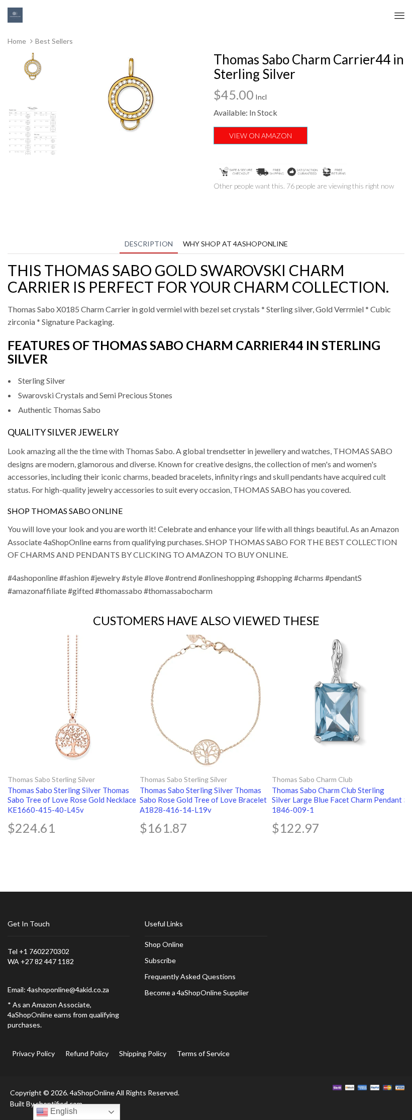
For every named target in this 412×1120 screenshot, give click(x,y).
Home (17, 41)
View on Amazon (260, 135)
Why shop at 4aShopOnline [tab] (235, 243)
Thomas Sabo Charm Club (312, 779)
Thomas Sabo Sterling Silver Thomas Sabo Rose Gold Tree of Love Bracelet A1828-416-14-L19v (203, 800)
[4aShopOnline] (15, 14)
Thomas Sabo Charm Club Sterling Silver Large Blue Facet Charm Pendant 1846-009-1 (337, 800)
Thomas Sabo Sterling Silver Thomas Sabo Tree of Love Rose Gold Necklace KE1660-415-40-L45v (72, 800)
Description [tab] (149, 243)
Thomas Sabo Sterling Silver (51, 779)
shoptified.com (59, 1103)
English (62, 1111)
